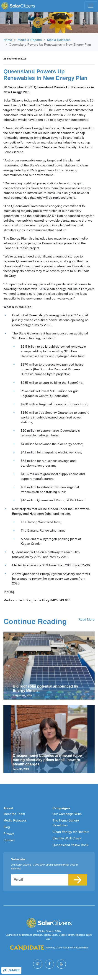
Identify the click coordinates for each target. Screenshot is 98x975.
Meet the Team (14, 814)
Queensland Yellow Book (70, 845)
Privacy (8, 833)
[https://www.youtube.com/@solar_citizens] (61, 964)
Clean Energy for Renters (70, 832)
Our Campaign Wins (67, 814)
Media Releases (58, 40)
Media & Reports (30, 40)
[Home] (18, 6)
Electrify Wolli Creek (66, 838)
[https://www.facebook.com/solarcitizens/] (49, 964)
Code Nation (63, 947)
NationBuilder (81, 947)
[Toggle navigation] (90, 5)
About (8, 808)
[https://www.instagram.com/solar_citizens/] (37, 964)
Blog (6, 827)
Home (7, 40)
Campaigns (61, 808)
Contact (9, 840)
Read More (86, 619)
